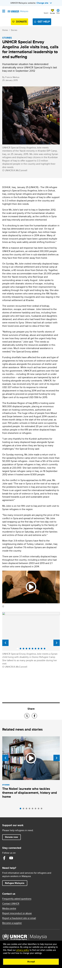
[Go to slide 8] (42, 809)
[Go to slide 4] (30, 809)
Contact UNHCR (10, 903)
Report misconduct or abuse (17, 913)
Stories (14, 30)
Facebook (4, 858)
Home (5, 30)
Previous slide (5, 643)
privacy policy (22, 950)
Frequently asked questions (16, 898)
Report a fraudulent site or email (19, 918)
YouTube (11, 858)
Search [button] (46, 13)
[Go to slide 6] (36, 809)
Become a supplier (12, 923)
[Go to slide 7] (39, 809)
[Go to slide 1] (21, 809)
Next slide (56, 643)
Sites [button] (58, 13)
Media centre (9, 908)
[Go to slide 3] (27, 809)
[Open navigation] (3, 11)
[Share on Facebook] (34, 715)
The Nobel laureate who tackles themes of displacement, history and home (29, 792)
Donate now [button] (11, 837)
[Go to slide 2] (24, 809)
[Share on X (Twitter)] (26, 715)
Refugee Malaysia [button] (16, 883)
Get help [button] (42, 22)
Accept (31, 961)
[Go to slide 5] (33, 809)
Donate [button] (52, 13)
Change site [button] (42, 2)
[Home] (17, 11)
